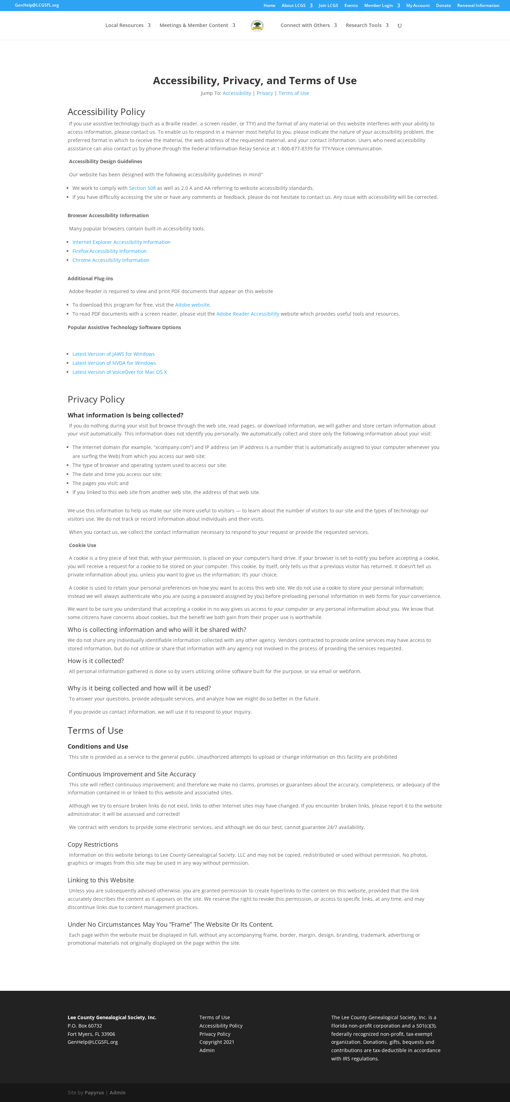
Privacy (265, 93)
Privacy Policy (214, 1034)
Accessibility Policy (221, 1025)
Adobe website (192, 304)
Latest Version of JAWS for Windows (114, 354)
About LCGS (294, 5)
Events (351, 5)
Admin (207, 1050)
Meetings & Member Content (194, 25)
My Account (418, 5)
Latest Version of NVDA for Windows (114, 363)
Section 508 (142, 188)
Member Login (378, 5)
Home (269, 5)
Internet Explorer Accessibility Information (122, 242)
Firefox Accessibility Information (110, 251)
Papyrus (94, 1092)
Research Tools (364, 25)
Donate (443, 5)
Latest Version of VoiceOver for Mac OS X (120, 372)
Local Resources (124, 25)
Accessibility (237, 93)
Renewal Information (478, 5)
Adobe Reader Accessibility (247, 313)
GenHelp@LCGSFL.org (93, 1042)
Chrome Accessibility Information (111, 260)
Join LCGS (328, 5)
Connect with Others (305, 25)
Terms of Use (294, 93)
